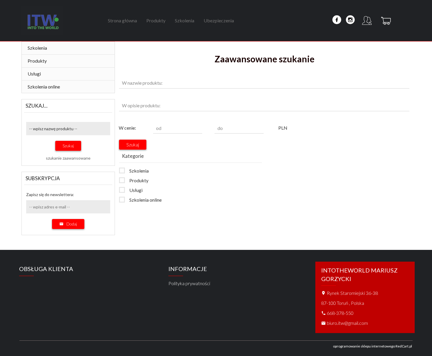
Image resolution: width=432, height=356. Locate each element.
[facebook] (336, 19)
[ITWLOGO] (42, 20)
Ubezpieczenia (219, 20)
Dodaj (71, 223)
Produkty (155, 20)
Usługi (34, 73)
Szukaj (68, 145)
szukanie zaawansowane (68, 158)
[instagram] (350, 19)
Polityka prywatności (189, 283)
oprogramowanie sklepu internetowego (364, 346)
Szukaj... (37, 106)
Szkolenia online (44, 86)
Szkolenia (184, 20)
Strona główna (122, 20)
